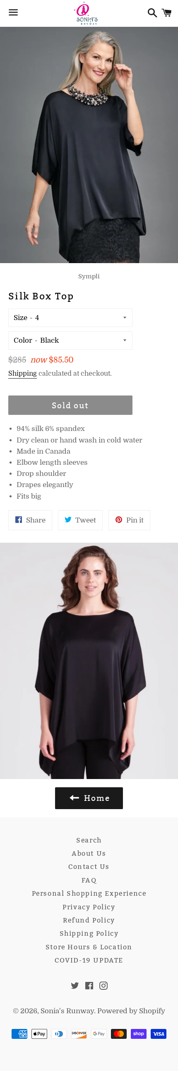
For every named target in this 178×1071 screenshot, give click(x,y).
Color (23, 340)
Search (89, 840)
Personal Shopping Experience (89, 893)
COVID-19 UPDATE (89, 960)
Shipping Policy (89, 933)
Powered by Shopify (131, 1011)
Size (20, 318)
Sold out (70, 405)
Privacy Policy (89, 907)
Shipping (22, 373)
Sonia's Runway (67, 1011)
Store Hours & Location (89, 947)
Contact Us (89, 867)
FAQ (89, 880)
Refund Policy (89, 920)
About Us (89, 853)
